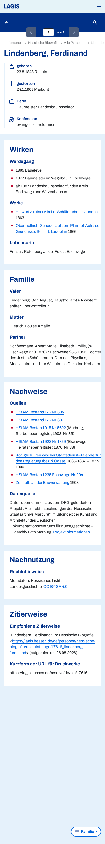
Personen (15, 42)
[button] (99, 6)
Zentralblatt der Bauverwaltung (42, 482)
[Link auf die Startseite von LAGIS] (28, 6)
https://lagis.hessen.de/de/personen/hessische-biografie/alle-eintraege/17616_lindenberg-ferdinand (52, 647)
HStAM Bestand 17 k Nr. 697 (40, 420)
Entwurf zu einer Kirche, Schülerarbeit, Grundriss (57, 212)
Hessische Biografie (43, 42)
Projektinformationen (71, 532)
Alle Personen (74, 42)
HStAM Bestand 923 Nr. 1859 (41, 441)
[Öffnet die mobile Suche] (95, 22)
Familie (87, 831)
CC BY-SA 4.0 (55, 586)
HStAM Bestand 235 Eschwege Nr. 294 (49, 475)
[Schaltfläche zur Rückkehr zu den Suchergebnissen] (7, 22)
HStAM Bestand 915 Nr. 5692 (41, 428)
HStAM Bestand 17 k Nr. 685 (40, 412)
